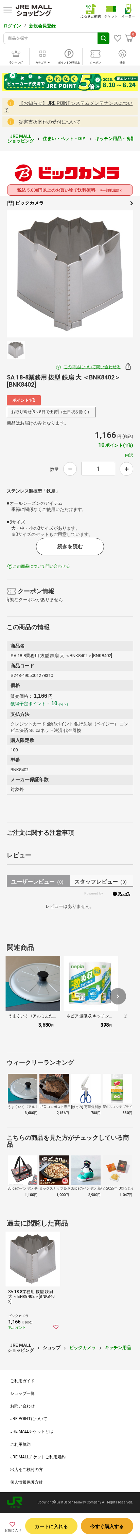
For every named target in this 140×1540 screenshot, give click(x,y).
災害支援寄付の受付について (50, 122)
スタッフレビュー (101, 881)
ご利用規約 (20, 1444)
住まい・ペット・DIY (64, 138)
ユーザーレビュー (38, 881)
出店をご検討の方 (26, 1469)
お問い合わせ (22, 1406)
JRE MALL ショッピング (20, 138)
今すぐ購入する (107, 1526)
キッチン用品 (118, 1347)
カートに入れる (51, 1526)
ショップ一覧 (22, 1393)
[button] (117, 996)
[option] (70, 273)
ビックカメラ (29, 203)
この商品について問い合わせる (92, 366)
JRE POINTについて (28, 1418)
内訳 (129, 455)
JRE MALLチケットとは (31, 1431)
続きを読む (70, 546)
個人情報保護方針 (26, 1482)
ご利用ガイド (22, 1380)
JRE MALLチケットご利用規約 (38, 1457)
